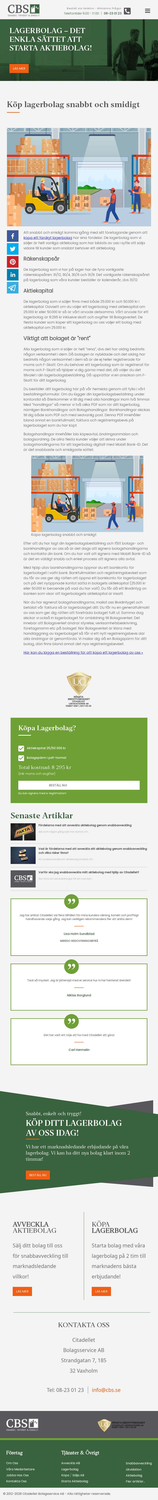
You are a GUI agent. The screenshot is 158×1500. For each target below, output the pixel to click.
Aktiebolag (134, 1475)
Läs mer (22, 1291)
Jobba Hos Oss (17, 1475)
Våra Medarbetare (20, 1469)
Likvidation (133, 1469)
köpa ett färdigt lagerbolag (48, 237)
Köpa (65, 1475)
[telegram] (12, 288)
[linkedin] (12, 275)
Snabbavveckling (139, 1463)
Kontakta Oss (16, 1481)
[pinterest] (12, 262)
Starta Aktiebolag (74, 1481)
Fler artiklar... (135, 1481)
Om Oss (12, 1463)
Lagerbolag (69, 1469)
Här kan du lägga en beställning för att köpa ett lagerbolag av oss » (83, 652)
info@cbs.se (106, 1390)
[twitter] (12, 249)
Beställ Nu (37, 1175)
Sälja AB (78, 1475)
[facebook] (12, 236)
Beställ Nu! (58, 785)
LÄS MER (19, 68)
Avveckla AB (70, 1463)
